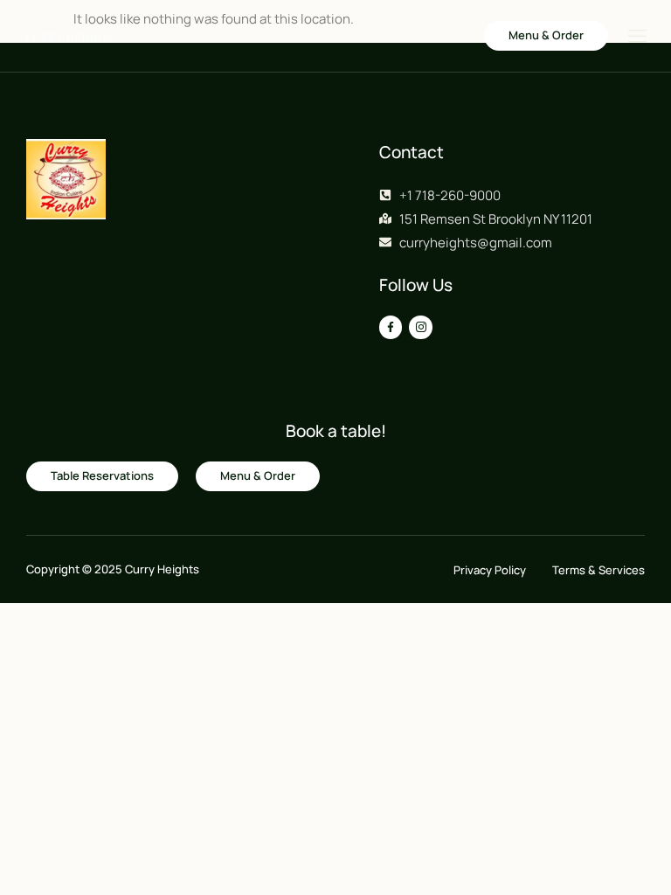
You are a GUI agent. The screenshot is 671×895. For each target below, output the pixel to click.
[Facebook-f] (390, 327)
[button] (546, 36)
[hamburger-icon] (636, 37)
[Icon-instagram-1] (420, 327)
